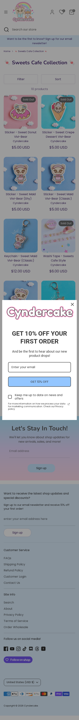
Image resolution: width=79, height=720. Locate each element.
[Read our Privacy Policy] (69, 404)
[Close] (72, 304)
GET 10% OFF (39, 382)
